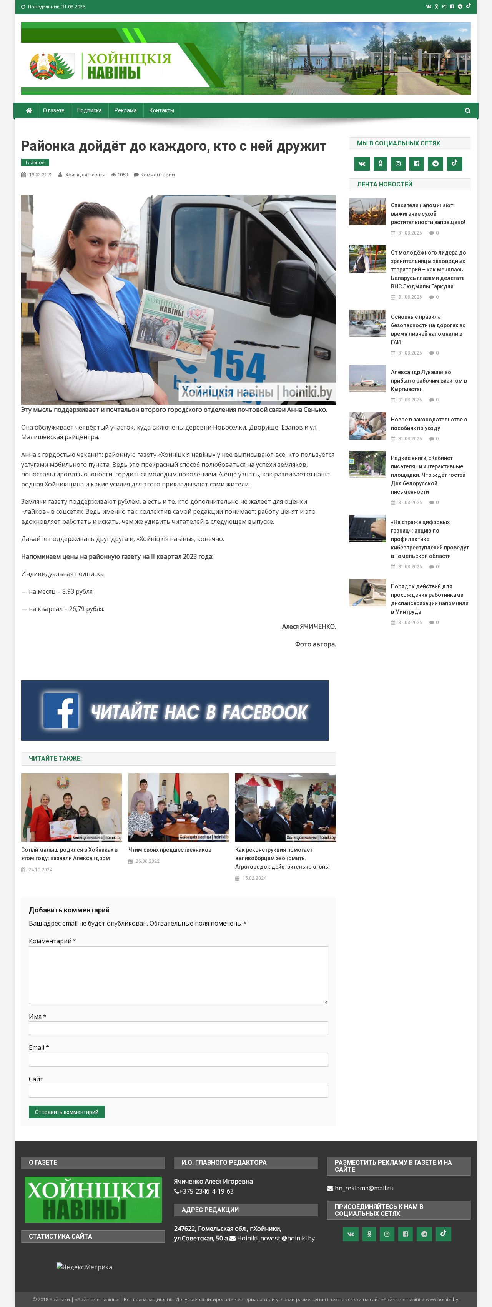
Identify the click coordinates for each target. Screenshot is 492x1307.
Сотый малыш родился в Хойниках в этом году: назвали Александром (69, 854)
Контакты (162, 110)
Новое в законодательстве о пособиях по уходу (429, 423)
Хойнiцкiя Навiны (85, 175)
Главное (35, 162)
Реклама (126, 110)
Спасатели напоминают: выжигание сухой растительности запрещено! (428, 213)
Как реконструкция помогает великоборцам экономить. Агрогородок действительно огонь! (282, 858)
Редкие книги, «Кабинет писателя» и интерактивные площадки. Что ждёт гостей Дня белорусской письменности (428, 475)
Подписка (89, 110)
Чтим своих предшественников (169, 850)
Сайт (36, 1079)
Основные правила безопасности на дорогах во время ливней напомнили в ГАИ (428, 329)
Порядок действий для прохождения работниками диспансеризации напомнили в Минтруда (430, 599)
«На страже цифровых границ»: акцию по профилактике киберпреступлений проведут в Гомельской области (430, 539)
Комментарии (158, 174)
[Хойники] (93, 1199)
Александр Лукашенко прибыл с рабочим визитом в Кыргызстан (429, 380)
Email (39, 1047)
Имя (38, 1016)
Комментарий (52, 941)
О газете (54, 110)
